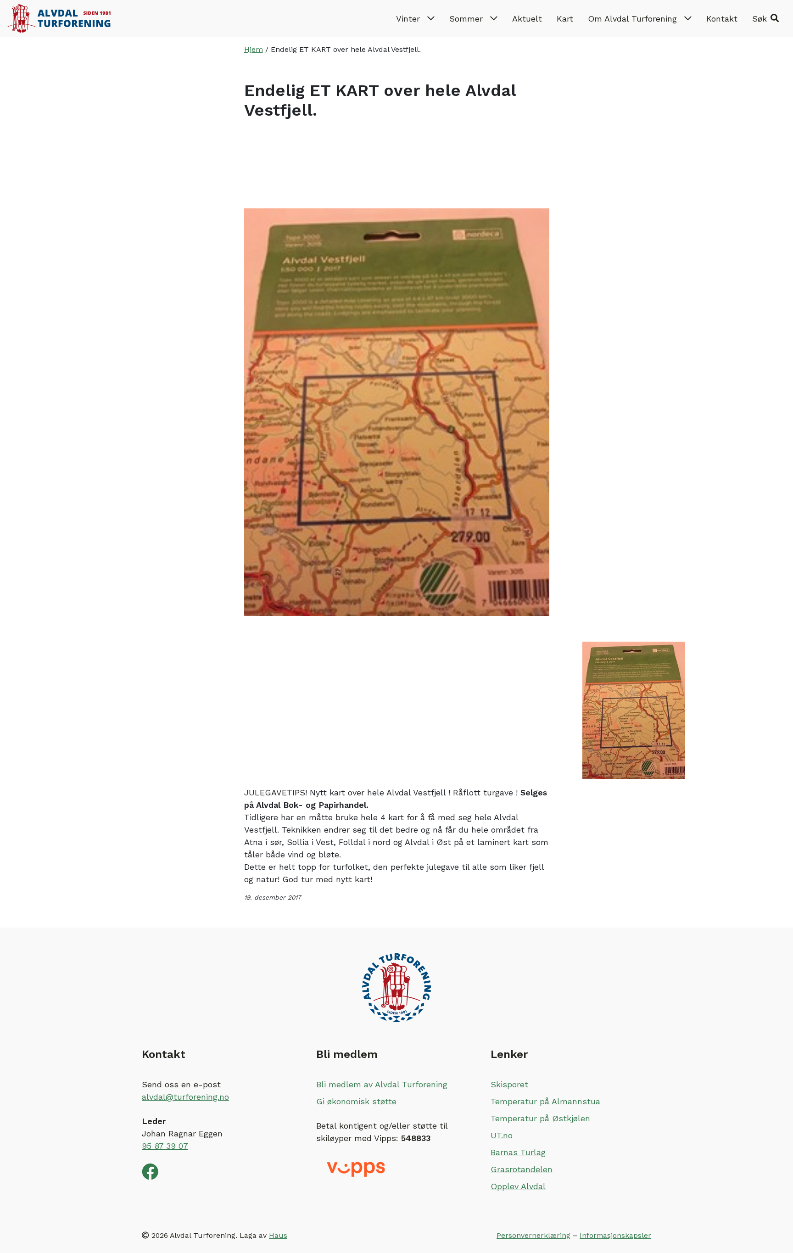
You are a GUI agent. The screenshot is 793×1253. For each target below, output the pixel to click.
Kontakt (721, 18)
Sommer (466, 18)
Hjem (253, 49)
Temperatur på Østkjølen (540, 1118)
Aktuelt (527, 18)
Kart (565, 18)
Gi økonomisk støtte (356, 1101)
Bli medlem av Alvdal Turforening (381, 1084)
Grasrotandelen (522, 1169)
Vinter (408, 18)
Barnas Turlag (518, 1152)
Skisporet (509, 1084)
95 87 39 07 (165, 1146)
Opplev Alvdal (518, 1186)
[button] (765, 18)
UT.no (502, 1135)
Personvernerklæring (533, 1235)
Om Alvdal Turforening (632, 18)
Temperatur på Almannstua (545, 1101)
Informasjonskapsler (615, 1235)
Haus (278, 1235)
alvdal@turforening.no (185, 1097)
